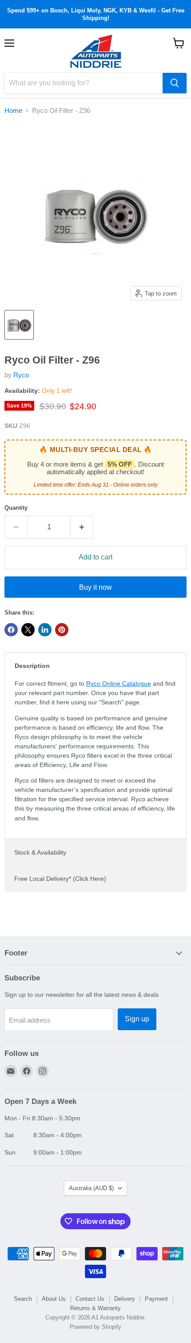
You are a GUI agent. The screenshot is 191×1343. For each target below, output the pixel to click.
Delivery (124, 1298)
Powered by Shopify (95, 1326)
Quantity (16, 507)
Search (23, 1298)
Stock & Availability (40, 852)
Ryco (21, 375)
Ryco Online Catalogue (118, 683)
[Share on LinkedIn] (45, 629)
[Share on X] (28, 629)
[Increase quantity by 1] (82, 527)
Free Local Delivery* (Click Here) (60, 878)
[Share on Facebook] (11, 629)
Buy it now (95, 587)
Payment (156, 1298)
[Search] (175, 83)
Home (13, 110)
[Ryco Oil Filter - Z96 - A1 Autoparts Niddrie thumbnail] (19, 325)
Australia (91, 1188)
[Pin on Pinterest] (61, 629)
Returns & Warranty (95, 1308)
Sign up (137, 1019)
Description (32, 665)
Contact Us (90, 1298)
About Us (54, 1298)
